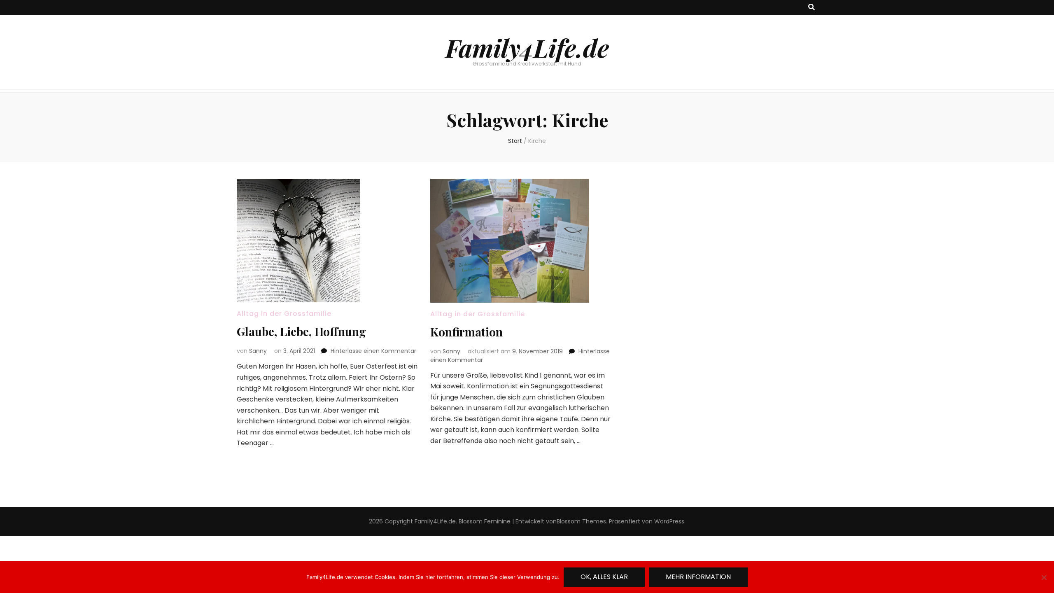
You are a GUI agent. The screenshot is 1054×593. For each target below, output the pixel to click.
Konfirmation (466, 331)
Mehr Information (698, 576)
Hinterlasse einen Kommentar (373, 351)
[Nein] (1044, 577)
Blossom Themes (581, 521)
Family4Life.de (527, 47)
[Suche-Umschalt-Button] (811, 7)
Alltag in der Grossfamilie (284, 313)
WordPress (669, 521)
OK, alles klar (604, 576)
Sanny (258, 351)
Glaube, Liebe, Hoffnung (301, 331)
